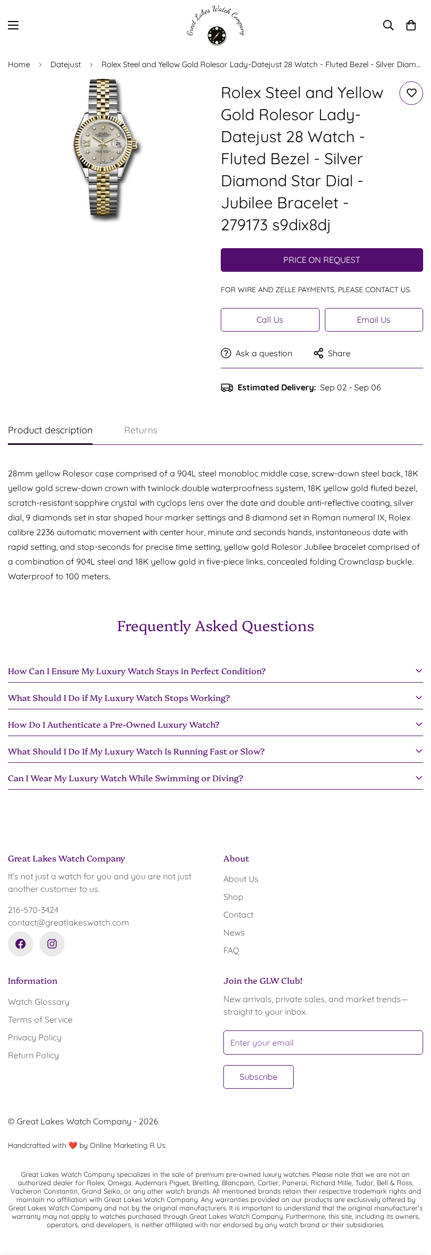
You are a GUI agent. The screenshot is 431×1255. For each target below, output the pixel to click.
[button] (411, 25)
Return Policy (33, 1055)
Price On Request (322, 259)
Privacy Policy (34, 1037)
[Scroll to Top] (410, 1198)
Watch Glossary (38, 1001)
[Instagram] (52, 943)
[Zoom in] (188, 101)
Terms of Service (40, 1019)
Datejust (65, 64)
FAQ (231, 950)
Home (19, 64)
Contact (238, 914)
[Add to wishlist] (411, 93)
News (234, 932)
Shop (233, 896)
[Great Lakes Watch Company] (215, 25)
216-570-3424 (33, 910)
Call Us (269, 319)
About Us (241, 879)
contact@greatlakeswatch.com (68, 922)
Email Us (374, 319)
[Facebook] (20, 943)
